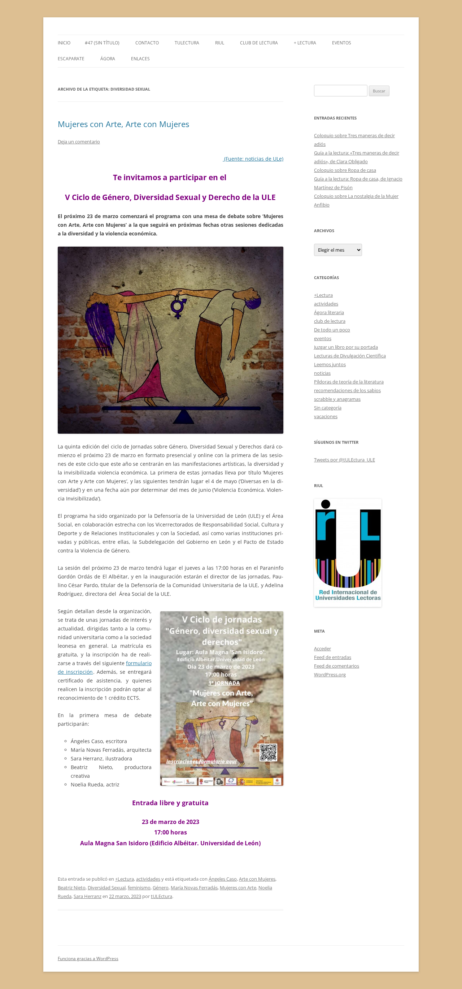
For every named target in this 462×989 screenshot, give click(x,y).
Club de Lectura (259, 43)
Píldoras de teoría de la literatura (349, 381)
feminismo (139, 887)
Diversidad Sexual (107, 887)
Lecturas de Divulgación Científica (350, 355)
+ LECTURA (305, 43)
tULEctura (187, 43)
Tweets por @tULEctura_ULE (344, 459)
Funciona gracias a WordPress (88, 958)
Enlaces (140, 59)
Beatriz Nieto (72, 887)
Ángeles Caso (223, 879)
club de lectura (329, 321)
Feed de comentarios (336, 666)
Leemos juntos (330, 364)
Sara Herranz (87, 896)
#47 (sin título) (102, 43)
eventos (322, 338)
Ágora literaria (329, 312)
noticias (322, 373)
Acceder (322, 648)
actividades (148, 879)
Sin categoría (327, 407)
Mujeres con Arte (238, 887)
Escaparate (71, 59)
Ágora (107, 59)
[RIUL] (348, 605)
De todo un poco (332, 329)
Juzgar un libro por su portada (346, 347)
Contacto (147, 43)
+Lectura (124, 879)
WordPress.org (330, 674)
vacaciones (325, 416)
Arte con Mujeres (257, 879)
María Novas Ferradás (194, 887)
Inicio (64, 43)
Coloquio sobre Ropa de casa (345, 170)
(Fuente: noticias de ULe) (253, 158)
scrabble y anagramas (337, 399)
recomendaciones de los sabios (347, 390)
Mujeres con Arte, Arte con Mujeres (123, 123)
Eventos (341, 43)
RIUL (219, 43)
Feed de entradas (332, 657)
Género (161, 887)
